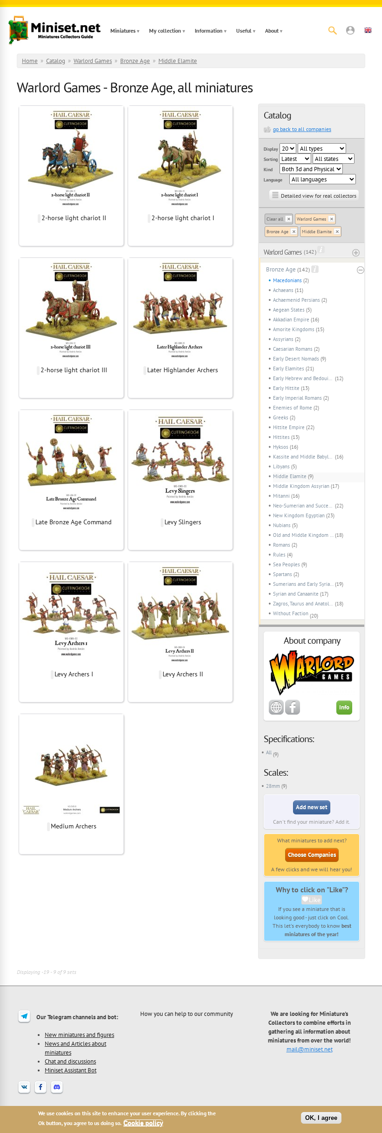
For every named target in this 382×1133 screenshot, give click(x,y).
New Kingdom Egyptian (299, 515)
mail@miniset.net (309, 1049)
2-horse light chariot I (182, 218)
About (272, 30)
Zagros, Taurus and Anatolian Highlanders (303, 603)
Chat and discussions (70, 1061)
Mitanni (281, 496)
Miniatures (123, 30)
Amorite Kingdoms (293, 329)
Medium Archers (73, 826)
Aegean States (289, 309)
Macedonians (287, 280)
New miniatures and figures (79, 1034)
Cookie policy (143, 1122)
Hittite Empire (289, 427)
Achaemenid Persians (296, 300)
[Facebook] (40, 1093)
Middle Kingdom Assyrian (301, 486)
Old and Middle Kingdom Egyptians (303, 535)
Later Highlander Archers (182, 370)
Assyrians (283, 339)
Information (209, 30)
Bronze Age (135, 61)
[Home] (54, 30)
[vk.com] (24, 1093)
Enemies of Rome (292, 407)
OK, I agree (321, 1117)
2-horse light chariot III (74, 370)
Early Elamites (288, 368)
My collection (165, 30)
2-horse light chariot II (73, 218)
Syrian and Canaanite (296, 594)
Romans (281, 545)
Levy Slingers (182, 522)
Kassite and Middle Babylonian (303, 456)
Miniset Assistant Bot (70, 1070)
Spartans (282, 574)
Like (315, 900)
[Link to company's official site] (276, 712)
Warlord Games (93, 61)
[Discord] (56, 1093)
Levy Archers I (74, 674)
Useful (244, 30)
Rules (279, 554)
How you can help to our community (186, 1013)
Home (30, 61)
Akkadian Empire (291, 319)
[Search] (332, 30)
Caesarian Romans (293, 349)
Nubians (282, 525)
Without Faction (290, 613)
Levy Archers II (183, 674)
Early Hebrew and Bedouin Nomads (303, 378)
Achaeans (283, 290)
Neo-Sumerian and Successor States (303, 505)
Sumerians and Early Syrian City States (303, 584)
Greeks (280, 417)
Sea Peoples (286, 564)
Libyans (281, 466)
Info (344, 707)
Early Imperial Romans (297, 398)
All (269, 752)
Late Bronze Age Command (73, 522)
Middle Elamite (177, 61)
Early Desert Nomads (296, 358)
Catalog (55, 61)
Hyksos (280, 447)
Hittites (281, 437)
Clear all (274, 219)
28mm (273, 786)
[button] (350, 30)
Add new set (311, 807)
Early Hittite (286, 388)
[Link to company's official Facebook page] (292, 712)
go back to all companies (302, 128)
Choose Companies (312, 855)
